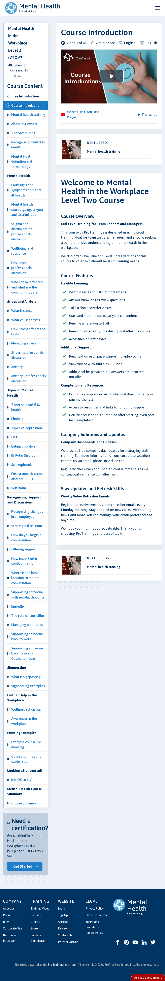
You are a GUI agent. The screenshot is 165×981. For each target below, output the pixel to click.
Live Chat (148, 977)
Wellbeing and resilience (22, 251)
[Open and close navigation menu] (157, 8)
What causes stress (25, 320)
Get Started (22, 866)
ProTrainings (56, 964)
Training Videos (41, 908)
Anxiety (17, 367)
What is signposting (26, 677)
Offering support (24, 549)
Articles (63, 921)
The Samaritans (23, 133)
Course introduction (26, 105)
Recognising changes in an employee (27, 514)
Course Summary (24, 803)
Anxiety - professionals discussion (28, 378)
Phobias (17, 419)
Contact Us (65, 935)
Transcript (149, 115)
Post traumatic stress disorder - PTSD (27, 476)
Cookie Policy (94, 932)
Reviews (63, 928)
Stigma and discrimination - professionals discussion (22, 231)
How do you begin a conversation (26, 537)
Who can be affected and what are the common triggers (27, 287)
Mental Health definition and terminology (22, 161)
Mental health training (28, 115)
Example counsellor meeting (26, 744)
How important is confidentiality (24, 561)
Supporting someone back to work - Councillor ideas (27, 653)
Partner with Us (68, 942)
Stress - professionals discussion (27, 355)
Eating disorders (23, 446)
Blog (6, 921)
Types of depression (26, 428)
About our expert (24, 124)
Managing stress (23, 343)
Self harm (18, 488)
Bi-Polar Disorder (24, 455)
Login (61, 908)
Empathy (18, 606)
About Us (8, 908)
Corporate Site (13, 928)
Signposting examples (28, 686)
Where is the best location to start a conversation (25, 578)
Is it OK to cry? (22, 780)
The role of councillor (27, 616)
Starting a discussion (26, 526)
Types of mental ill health (25, 407)
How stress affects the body (28, 331)
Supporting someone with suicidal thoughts (27, 594)
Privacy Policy (95, 908)
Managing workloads (27, 625)
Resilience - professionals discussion (21, 268)
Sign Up (63, 915)
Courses (36, 915)
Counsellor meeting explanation (26, 759)
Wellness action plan (26, 709)
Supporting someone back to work (27, 636)
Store (34, 928)
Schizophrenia (22, 465)
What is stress (21, 311)
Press (6, 915)
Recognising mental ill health (28, 144)
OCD (14, 437)
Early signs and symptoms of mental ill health (27, 190)
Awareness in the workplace (24, 721)
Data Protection (96, 915)
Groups (35, 921)
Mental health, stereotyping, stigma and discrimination (27, 209)
